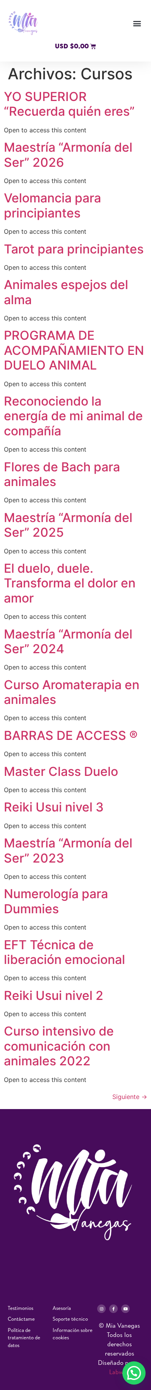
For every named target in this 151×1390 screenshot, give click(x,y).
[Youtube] (125, 1308)
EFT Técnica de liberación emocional (64, 952)
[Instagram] (101, 1308)
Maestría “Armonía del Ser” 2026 (68, 154)
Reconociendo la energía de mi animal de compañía (73, 416)
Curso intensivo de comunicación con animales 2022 (59, 1046)
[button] (136, 23)
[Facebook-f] (113, 1308)
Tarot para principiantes (74, 249)
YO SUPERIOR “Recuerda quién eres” (69, 104)
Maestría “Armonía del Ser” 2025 (68, 525)
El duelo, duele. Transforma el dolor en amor (70, 583)
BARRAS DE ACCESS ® (70, 735)
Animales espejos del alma (66, 292)
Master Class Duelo (62, 771)
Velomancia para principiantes (52, 205)
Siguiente (129, 1097)
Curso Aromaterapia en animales (71, 692)
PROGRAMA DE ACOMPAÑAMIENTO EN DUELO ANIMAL (74, 350)
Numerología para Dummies (56, 901)
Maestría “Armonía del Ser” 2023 (68, 850)
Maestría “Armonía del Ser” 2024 (68, 641)
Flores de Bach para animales (62, 474)
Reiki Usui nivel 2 (53, 995)
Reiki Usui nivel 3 (54, 807)
